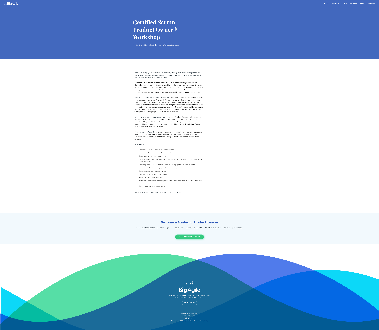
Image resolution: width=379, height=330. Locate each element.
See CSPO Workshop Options (189, 236)
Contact (371, 3)
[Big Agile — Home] (11, 3)
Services (335, 3)
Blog (362, 3)
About (326, 3)
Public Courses (350, 3)
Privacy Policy (204, 321)
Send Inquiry (189, 303)
